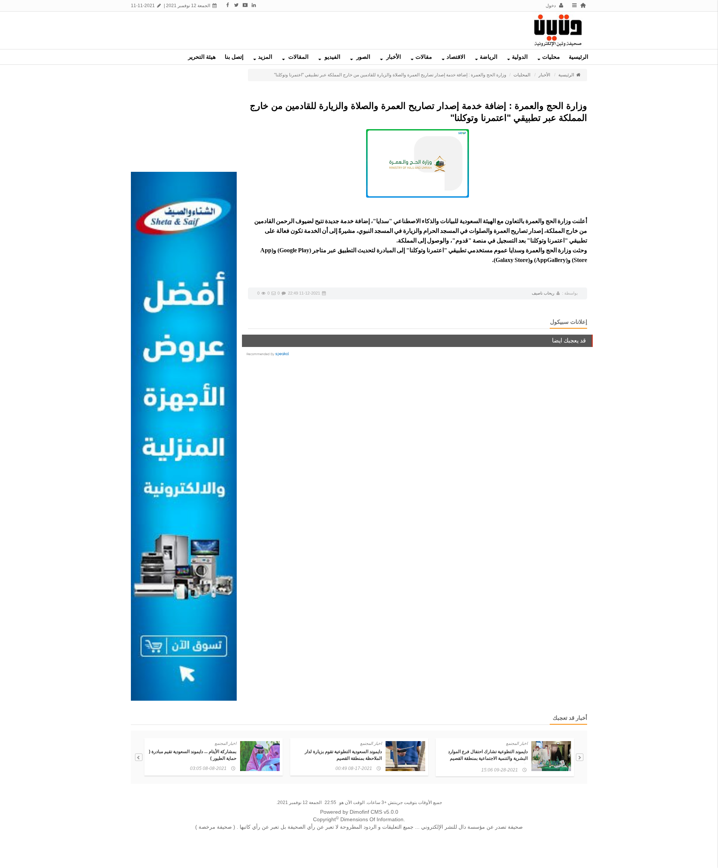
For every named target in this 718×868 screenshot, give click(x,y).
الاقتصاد (456, 57)
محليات (551, 57)
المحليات (521, 74)
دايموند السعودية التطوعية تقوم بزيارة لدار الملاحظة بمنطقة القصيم (343, 755)
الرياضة (488, 57)
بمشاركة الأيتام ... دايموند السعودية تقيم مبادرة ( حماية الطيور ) (192, 755)
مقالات (423, 57)
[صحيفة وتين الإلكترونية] (558, 30)
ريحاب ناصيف (543, 293)
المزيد (265, 57)
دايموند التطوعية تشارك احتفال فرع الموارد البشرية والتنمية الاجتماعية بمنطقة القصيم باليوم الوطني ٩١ (488, 758)
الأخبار (544, 74)
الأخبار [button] (393, 57)
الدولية (520, 57)
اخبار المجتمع (517, 743)
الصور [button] (362, 57)
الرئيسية (578, 57)
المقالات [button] (298, 57)
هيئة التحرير (202, 57)
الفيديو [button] (331, 57)
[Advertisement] (275, 28)
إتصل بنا (234, 57)
